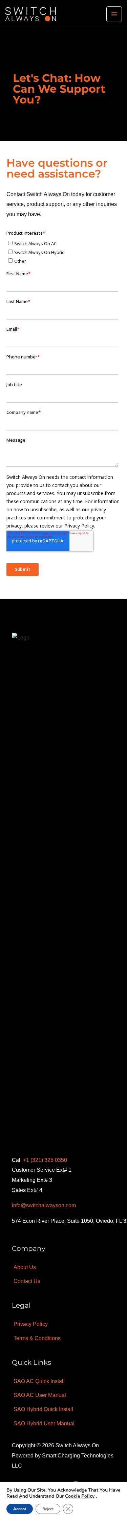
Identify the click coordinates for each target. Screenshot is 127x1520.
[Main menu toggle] (114, 14)
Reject (48, 1509)
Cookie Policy (79, 1496)
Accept (19, 1509)
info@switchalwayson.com (44, 1205)
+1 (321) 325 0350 (45, 1160)
